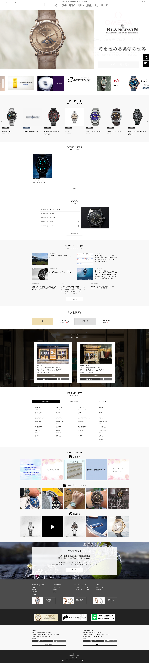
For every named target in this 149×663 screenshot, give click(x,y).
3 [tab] (55, 71)
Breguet (37, 436)
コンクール (48, 226)
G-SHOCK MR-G (84, 417)
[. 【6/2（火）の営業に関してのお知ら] (118, 469)
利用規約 (98, 585)
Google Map (64, 379)
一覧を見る (74, 188)
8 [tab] (87, 71)
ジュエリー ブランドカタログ (81, 587)
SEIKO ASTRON (103, 422)
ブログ (54, 592)
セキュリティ (99, 589)
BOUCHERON (38, 426)
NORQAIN (80, 431)
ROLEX (101, 413)
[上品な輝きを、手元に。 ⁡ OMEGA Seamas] (74, 498)
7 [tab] (81, 71)
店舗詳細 (53, 375)
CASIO (58, 413)
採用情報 (55, 589)
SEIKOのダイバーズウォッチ (53, 209)
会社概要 (34, 589)
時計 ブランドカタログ (80, 585)
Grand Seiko (81, 422)
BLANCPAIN (38, 422)
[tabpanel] (74, 39)
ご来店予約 (48, 379)
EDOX (58, 436)
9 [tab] (93, 71)
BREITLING (38, 431)
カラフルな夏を (49, 217)
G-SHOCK (80, 413)
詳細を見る (74, 570)
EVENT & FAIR (56, 587)
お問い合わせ (145, 58)
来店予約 (146, 65)
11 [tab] (106, 71)
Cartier (58, 431)
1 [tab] (42, 71)
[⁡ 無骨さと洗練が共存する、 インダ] (118, 498)
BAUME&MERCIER (39, 417)
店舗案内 (34, 587)
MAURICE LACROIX (82, 426)
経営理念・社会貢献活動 (38, 585)
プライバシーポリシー (101, 587)
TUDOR (101, 436)
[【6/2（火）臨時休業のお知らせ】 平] (96, 469)
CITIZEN (58, 426)
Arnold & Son (38, 413)
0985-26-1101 (46, 372)
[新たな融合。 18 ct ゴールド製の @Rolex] (96, 526)
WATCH (46, 401)
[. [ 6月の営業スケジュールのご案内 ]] (52, 469)
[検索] (6, 2)
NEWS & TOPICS (57, 585)
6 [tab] (74, 71)
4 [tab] (61, 71)
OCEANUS (80, 436)
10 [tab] (100, 71)
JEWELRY (74, 401)
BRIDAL (103, 401)
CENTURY (59, 417)
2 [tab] (49, 71)
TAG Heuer (102, 426)
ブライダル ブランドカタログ (81, 589)
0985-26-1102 (89, 372)
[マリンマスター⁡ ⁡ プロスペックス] (96, 498)
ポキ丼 (47, 221)
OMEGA (101, 408)
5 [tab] (68, 71)
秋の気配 (47, 213)
